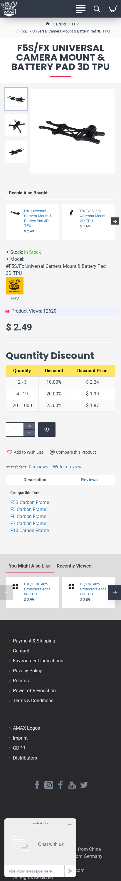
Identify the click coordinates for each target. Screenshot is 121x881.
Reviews (89, 479)
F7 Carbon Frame (28, 523)
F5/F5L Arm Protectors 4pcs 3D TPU (93, 589)
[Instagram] (48, 785)
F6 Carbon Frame (28, 516)
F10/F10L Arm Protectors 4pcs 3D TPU (37, 589)
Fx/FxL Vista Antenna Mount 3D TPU (92, 216)
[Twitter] (84, 785)
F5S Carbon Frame (29, 502)
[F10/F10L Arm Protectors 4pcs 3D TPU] (15, 586)
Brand (61, 24)
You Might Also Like (30, 566)
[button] (6, 221)
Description (34, 479)
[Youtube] (72, 785)
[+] (29, 426)
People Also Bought (28, 193)
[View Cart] (113, 9)
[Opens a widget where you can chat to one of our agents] (40, 847)
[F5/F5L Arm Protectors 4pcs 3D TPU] (71, 586)
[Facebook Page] (37, 785)
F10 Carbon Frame (29, 530)
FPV (75, 24)
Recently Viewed (74, 566)
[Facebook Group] (60, 785)
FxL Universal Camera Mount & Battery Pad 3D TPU (38, 218)
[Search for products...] (97, 9)
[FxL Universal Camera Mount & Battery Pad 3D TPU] (15, 213)
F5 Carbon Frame (28, 509)
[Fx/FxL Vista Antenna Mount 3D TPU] (71, 213)
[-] (29, 432)
